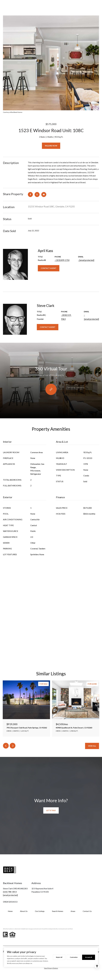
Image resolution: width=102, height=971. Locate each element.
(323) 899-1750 (62, 260)
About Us (23, 911)
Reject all (59, 957)
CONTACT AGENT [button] (48, 268)
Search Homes (57, 911)
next (12, 746)
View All (92, 746)
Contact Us (87, 911)
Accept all (88, 957)
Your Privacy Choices (51, 968)
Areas (73, 911)
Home (10, 911)
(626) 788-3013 (10, 892)
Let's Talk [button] (51, 810)
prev (6, 746)
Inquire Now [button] (51, 146)
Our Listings (40, 911)
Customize (73, 957)
